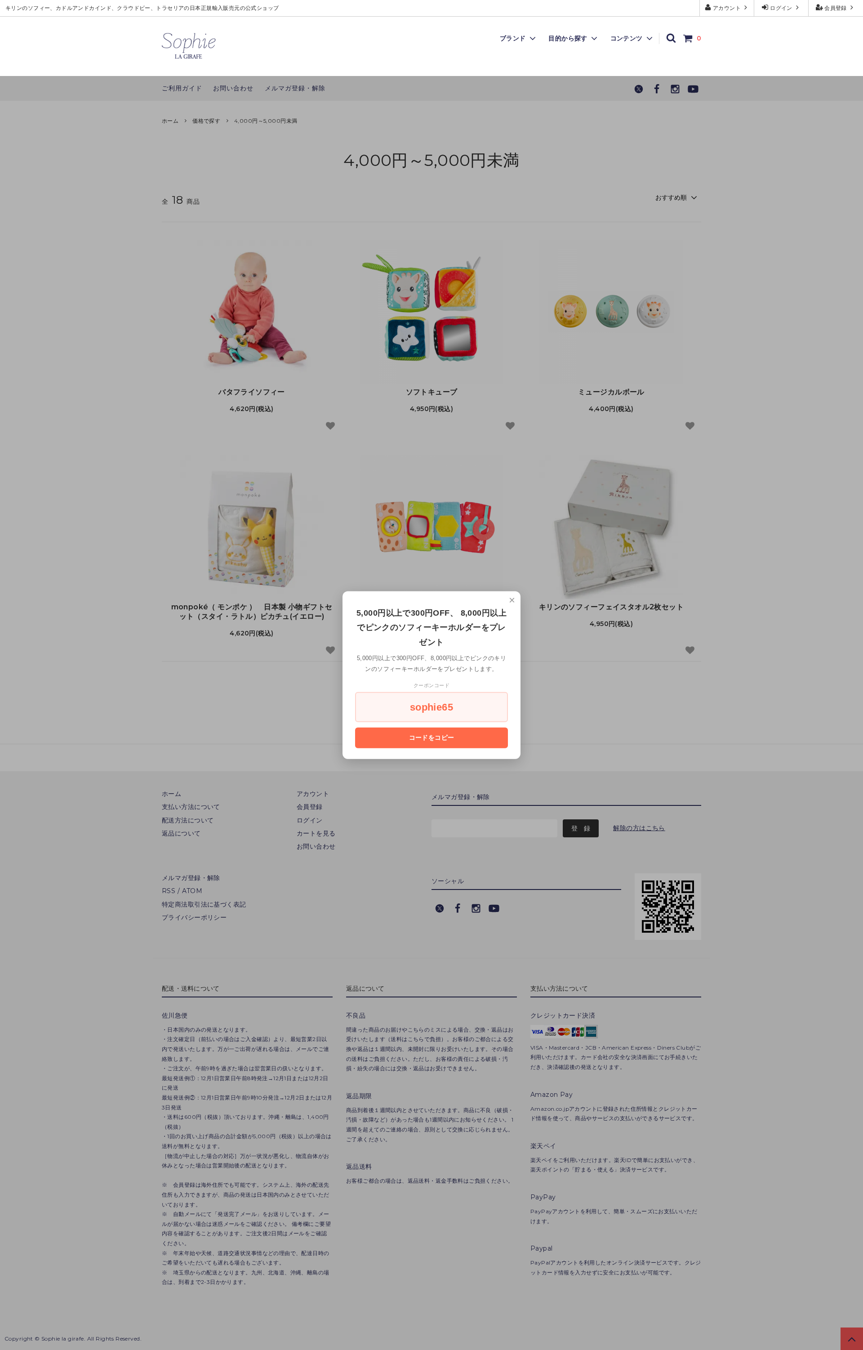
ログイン (781, 7)
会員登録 (836, 7)
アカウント (727, 7)
